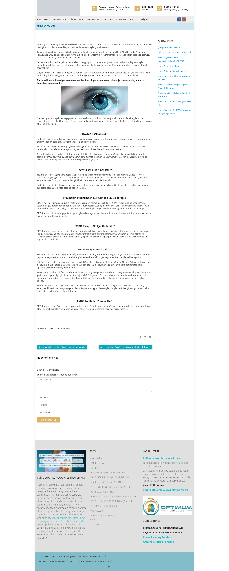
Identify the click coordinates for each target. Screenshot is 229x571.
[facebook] (140, 337)
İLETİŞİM (143, 19)
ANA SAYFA (43, 19)
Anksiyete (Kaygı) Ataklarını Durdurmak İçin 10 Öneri (124, 347)
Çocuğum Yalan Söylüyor (169, 47)
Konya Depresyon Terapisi (169, 66)
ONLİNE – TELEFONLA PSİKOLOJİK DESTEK (113, 496)
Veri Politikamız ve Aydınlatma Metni (165, 489)
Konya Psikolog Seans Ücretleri (172, 71)
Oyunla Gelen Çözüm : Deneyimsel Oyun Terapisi (62, 347)
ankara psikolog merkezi (64, 517)
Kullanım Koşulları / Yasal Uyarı (162, 458)
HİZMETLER (76, 19)
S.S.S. (132, 19)
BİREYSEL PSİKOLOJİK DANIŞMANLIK (110, 477)
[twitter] (145, 337)
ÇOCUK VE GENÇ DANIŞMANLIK (108, 472)
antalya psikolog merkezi (69, 521)
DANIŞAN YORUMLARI (114, 19)
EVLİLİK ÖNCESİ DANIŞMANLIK (107, 482)
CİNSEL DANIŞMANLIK (103, 491)
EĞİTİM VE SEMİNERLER (104, 505)
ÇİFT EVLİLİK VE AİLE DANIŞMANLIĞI (110, 486)
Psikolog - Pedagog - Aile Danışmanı (178, 9)
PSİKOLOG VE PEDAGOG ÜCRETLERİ (174, 52)
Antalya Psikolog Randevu (158, 541)
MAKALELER (93, 19)
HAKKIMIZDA (59, 19)
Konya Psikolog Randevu (157, 537)
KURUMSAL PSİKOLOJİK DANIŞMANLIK (112, 501)
